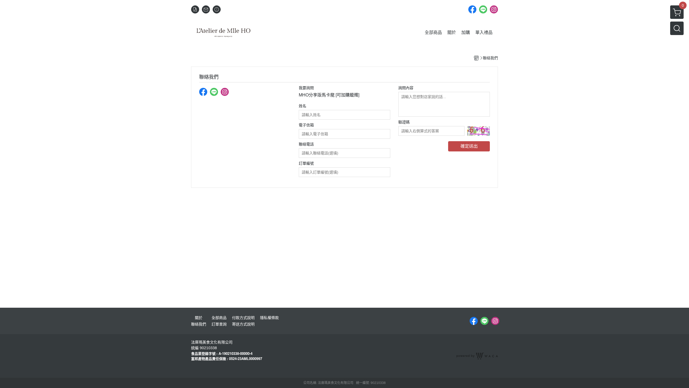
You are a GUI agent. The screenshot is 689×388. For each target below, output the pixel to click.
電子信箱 (306, 125)
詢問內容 (405, 88)
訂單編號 (306, 163)
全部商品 (219, 318)
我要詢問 (306, 88)
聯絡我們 (198, 324)
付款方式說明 (243, 318)
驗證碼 (404, 122)
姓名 (302, 106)
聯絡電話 (306, 144)
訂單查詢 (219, 324)
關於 (198, 318)
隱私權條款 (269, 318)
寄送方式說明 (243, 324)
